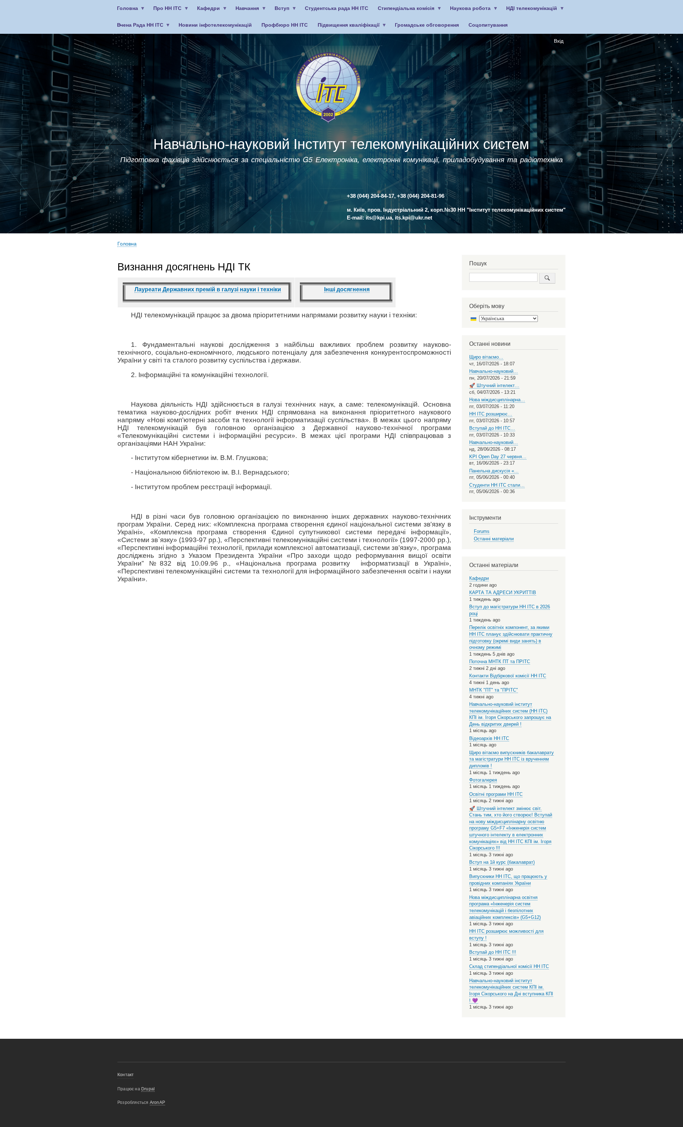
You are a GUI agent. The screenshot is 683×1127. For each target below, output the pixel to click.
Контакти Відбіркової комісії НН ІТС (507, 675)
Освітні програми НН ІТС (496, 794)
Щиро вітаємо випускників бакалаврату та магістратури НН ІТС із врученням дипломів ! (511, 759)
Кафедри (206, 11)
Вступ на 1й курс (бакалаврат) (502, 862)
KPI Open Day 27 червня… (497, 456)
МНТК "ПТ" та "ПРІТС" (493, 690)
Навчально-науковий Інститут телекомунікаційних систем (341, 144)
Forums (481, 531)
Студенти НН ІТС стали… (497, 485)
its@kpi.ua (379, 218)
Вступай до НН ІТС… (492, 428)
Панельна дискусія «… (494, 470)
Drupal (148, 1088)
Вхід (558, 41)
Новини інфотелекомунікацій (215, 25)
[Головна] (328, 89)
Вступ (280, 11)
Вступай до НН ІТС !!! (492, 952)
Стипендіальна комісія (404, 11)
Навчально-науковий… (493, 371)
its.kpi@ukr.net (413, 218)
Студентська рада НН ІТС (336, 8)
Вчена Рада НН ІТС (137, 27)
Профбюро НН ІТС (284, 25)
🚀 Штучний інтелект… (494, 385)
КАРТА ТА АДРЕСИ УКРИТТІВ (502, 592)
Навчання (245, 11)
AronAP (157, 1102)
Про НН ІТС (165, 11)
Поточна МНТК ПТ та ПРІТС (499, 661)
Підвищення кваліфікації (346, 27)
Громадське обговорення (427, 25)
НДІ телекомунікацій (529, 11)
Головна (125, 11)
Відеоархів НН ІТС (489, 738)
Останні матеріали (494, 538)
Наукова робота (468, 11)
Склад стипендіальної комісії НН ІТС (509, 966)
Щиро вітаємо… (486, 357)
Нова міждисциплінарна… (497, 399)
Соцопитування (488, 25)
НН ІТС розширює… (490, 414)
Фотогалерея (483, 780)
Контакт (125, 1074)
